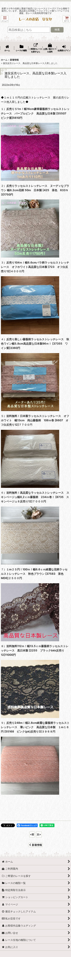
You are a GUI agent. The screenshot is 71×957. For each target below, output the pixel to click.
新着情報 (37, 844)
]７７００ (24, 424)
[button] (5, 19)
